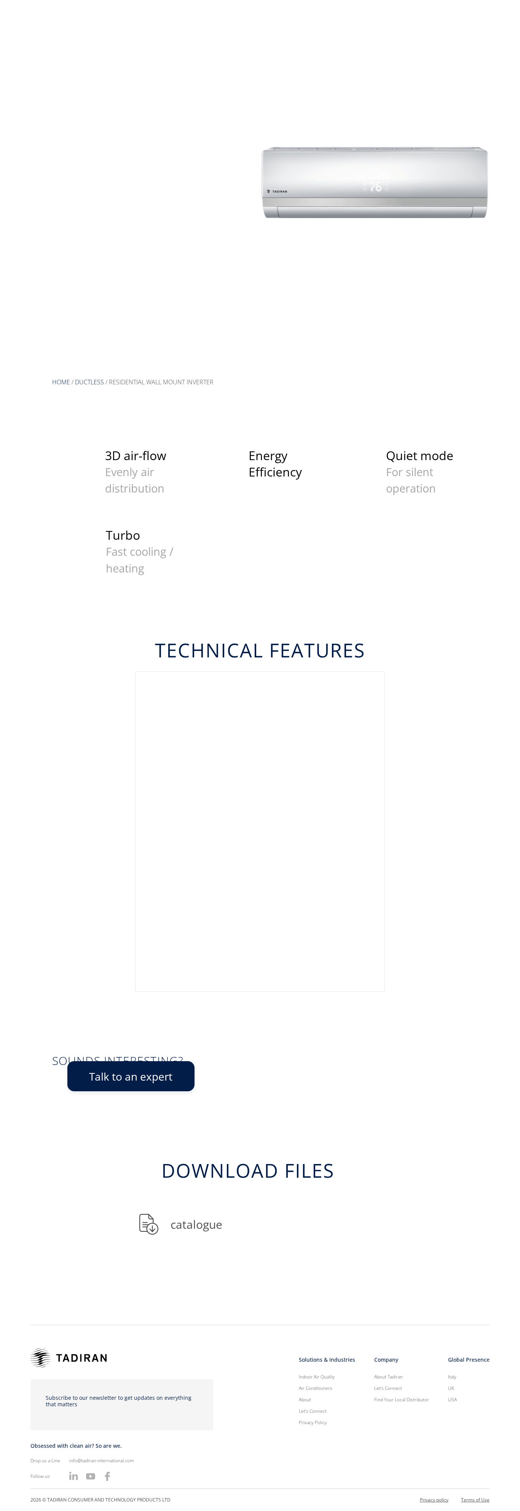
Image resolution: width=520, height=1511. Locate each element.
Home (61, 382)
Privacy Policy (313, 1422)
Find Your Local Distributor (401, 1399)
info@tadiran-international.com (101, 1460)
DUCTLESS (89, 382)
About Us (273, 34)
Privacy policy (434, 1500)
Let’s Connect (448, 34)
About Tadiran (388, 1376)
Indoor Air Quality (389, 34)
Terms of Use (475, 1500)
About (305, 1399)
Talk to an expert (130, 1076)
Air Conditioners (326, 34)
